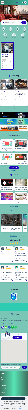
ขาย (1, 375)
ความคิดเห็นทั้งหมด (14, 284)
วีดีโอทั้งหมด (13, 170)
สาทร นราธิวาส (4, 388)
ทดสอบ (2, 93)
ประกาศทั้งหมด (13, 108)
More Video (13, 167)
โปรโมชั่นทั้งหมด (13, 236)
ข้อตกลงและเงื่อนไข (18, 395)
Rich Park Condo (5, 56)
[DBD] (14, 296)
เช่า (1, 377)
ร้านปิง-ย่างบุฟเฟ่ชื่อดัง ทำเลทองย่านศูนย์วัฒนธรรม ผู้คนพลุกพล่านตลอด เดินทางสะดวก (20, 94)
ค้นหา (24, 22)
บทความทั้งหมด (13, 206)
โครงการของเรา (4, 385)
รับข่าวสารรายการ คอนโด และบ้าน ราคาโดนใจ (11, 364)
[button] (26, 13)
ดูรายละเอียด (17, 337)
